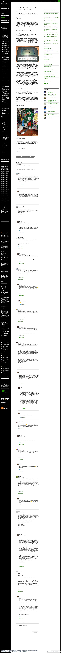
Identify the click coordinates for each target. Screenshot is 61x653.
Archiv (3, 114)
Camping (3, 295)
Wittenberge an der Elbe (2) (48, 66)
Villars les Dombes (3, 325)
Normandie (3, 311)
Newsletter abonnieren (5, 8)
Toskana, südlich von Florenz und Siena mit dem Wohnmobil (5, 77)
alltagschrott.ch (21, 449)
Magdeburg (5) (46, 61)
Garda (8, 301)
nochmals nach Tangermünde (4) (49, 62)
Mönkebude (46, 85)
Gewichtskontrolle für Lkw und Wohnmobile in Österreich (52, 95)
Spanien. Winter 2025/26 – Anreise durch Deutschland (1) (4, 202)
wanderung (3, 328)
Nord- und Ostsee (4, 102)
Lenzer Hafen (46, 83)
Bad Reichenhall (3, 291)
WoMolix (19, 342)
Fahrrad (2, 300)
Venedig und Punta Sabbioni (5, 113)
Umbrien (5, 324)
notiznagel (20, 309)
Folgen (3, 17)
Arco (5, 286)
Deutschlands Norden (5, 29)
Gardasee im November (51, 111)
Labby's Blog (3, 1)
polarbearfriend (5, 366)
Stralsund (2, 323)
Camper (6, 294)
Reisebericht (5, 315)
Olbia (5, 311)
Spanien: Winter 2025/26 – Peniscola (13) (50, 20)
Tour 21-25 (3, 122)
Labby (22, 11)
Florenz (2, 301)
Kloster (2, 306)
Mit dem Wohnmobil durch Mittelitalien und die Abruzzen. (5, 63)
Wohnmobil (5, 331)
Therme (7, 323)
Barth (2, 292)
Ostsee (3, 107)
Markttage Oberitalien (5, 132)
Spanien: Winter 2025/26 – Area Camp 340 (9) (51, 27)
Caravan (8, 297)
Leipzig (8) (2, 210)
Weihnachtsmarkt (5, 329)
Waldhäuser (3, 326)
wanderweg (7, 328)
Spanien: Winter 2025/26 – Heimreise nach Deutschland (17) (5, 169)
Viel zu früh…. (46, 78)
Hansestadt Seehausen (47, 81)
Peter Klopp (20, 173)
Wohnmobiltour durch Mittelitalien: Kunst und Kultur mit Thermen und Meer (5, 60)
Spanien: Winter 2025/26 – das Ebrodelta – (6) (51, 34)
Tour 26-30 (3, 123)
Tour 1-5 (3, 117)
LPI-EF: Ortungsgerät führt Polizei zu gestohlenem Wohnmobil (5, 242)
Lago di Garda (5, 306)
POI (8, 312)
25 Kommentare (27, 11)
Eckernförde (5, 299)
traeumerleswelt (21, 206)
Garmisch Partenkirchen (5, 303)
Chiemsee (2, 299)
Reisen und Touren (51, 108)
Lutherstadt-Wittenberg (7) (48, 57)
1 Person (22, 214)
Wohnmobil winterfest (5, 139)
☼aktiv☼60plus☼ (21, 421)
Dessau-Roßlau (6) (47, 59)
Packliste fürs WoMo (4, 138)
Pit (18, 268)
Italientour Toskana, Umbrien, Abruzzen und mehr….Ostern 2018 (5, 54)
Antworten (21, 186)
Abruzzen (2, 286)
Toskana (2, 324)
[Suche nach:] (5, 22)
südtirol (5, 323)
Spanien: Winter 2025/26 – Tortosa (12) (50, 21)
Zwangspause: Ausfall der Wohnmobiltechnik (52, 101)
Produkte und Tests (3, 146)
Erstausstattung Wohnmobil (5, 137)
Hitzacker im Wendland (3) (48, 64)
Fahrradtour (5, 300)
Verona (7, 324)
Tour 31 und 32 (4, 124)
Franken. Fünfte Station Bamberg (49, 69)
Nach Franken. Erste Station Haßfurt (49, 76)
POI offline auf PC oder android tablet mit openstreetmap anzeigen (5, 143)
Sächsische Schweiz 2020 (5, 35)
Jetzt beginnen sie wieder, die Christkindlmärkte (52, 92)
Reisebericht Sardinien (5, 316)
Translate (7, 399)
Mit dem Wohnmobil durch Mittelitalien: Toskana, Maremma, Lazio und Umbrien (53, 98)
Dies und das (3, 125)
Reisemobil (3, 317)
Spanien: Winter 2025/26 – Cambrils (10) (50, 26)
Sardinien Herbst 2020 (5, 34)
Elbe (7, 299)
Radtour (2, 313)
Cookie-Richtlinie (24, 651)
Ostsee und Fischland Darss (5, 103)
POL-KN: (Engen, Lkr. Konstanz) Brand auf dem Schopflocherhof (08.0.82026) (5, 236)
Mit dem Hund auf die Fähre (5, 136)
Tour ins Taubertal (4, 85)
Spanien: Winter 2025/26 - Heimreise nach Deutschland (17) (53, 106)
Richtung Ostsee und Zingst (5, 97)
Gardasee (3, 302)
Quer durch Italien (4, 30)
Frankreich (5, 301)
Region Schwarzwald (4, 28)
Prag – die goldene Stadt (5, 56)
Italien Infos (3, 140)
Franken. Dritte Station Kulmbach (49, 73)
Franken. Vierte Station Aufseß (48, 71)
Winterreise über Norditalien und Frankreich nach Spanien (5, 37)
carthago (2, 298)
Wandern (6, 326)
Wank (2, 329)
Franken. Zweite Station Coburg (49, 74)
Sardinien (3, 320)
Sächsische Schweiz (19, 162)
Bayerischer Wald (6, 292)
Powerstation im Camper (47, 48)
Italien (6, 305)
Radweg (6, 313)
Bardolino (7, 291)
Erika (3, 359)
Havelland (3, 112)
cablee (19, 476)
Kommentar (35, 632)
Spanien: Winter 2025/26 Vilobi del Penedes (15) (51, 15)
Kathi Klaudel (20, 237)
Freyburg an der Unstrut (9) (48, 54)
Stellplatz (6, 322)
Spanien (2, 322)
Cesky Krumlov (5, 298)
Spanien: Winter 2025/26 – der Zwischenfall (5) (51, 36)
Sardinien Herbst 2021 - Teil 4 (52, 114)
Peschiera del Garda (4, 312)
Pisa (7, 312)
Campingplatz (4, 297)
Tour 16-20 (3, 121)
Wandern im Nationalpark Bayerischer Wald (23, 165)
